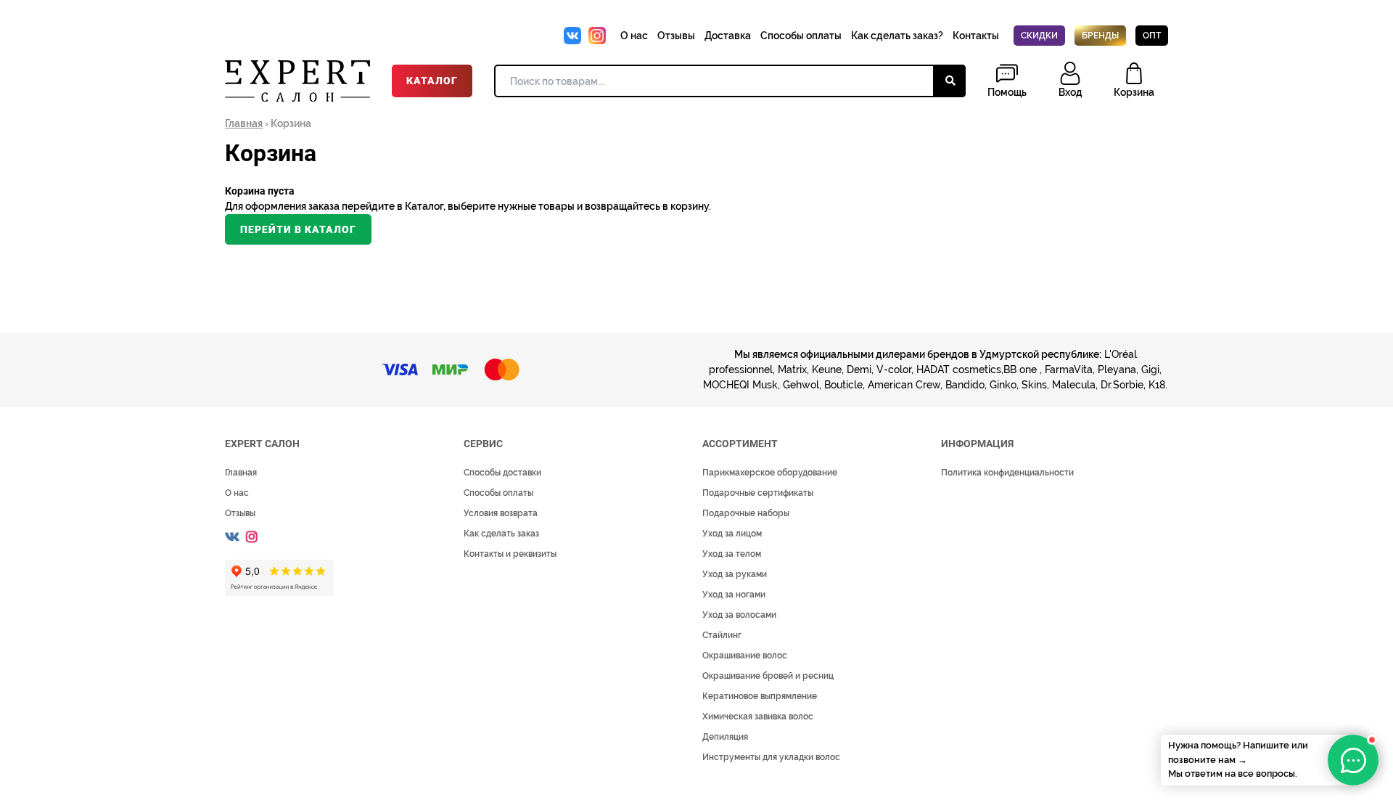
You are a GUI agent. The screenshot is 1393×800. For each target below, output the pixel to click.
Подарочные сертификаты (757, 493)
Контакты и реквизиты (510, 554)
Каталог (432, 80)
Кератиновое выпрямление (759, 696)
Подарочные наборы (745, 513)
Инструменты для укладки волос (771, 757)
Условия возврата (501, 513)
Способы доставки (502, 473)
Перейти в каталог (298, 229)
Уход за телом (731, 554)
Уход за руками (734, 574)
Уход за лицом (732, 533)
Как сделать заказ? (897, 35)
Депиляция (725, 737)
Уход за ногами (733, 594)
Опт (1152, 35)
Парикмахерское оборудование (769, 473)
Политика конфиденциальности (1007, 473)
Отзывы (676, 35)
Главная (244, 123)
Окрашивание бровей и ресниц (768, 676)
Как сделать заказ (501, 533)
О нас (634, 35)
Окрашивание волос (744, 655)
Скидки (1039, 35)
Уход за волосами (739, 615)
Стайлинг (721, 635)
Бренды (1100, 35)
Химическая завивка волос (757, 716)
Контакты (976, 35)
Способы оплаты (801, 35)
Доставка (727, 35)
